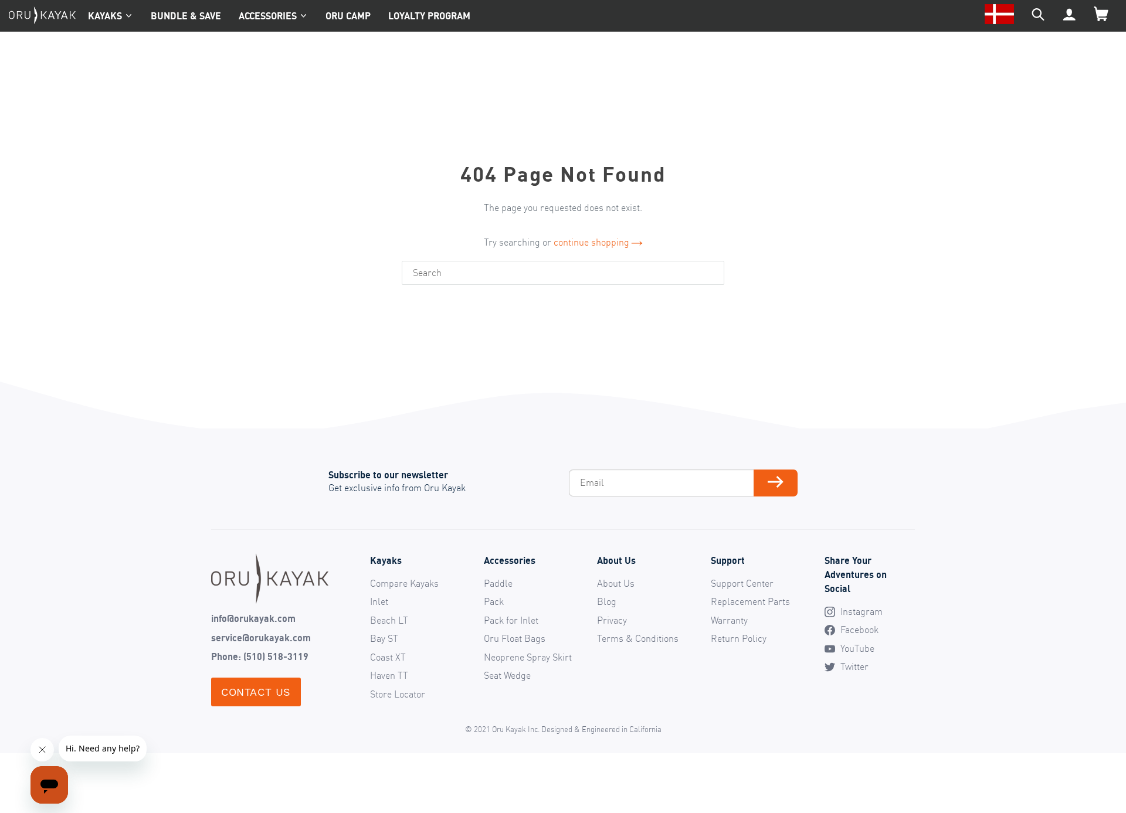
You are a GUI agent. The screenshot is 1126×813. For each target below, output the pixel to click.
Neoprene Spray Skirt (528, 657)
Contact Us (256, 692)
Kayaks (105, 16)
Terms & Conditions (638, 638)
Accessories (268, 16)
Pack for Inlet (511, 620)
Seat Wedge (507, 675)
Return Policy (739, 638)
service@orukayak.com (261, 638)
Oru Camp (348, 16)
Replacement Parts (750, 601)
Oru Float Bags (514, 638)
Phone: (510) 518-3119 (259, 656)
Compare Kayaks (404, 583)
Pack (494, 601)
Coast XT (388, 657)
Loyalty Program (429, 16)
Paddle (498, 583)
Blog (606, 601)
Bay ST (384, 638)
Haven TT (389, 675)
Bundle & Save (186, 16)
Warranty (729, 620)
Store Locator (397, 694)
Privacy (612, 620)
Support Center (742, 583)
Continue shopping (591, 242)
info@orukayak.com (253, 618)
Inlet (379, 601)
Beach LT (389, 620)
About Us (616, 583)
